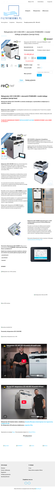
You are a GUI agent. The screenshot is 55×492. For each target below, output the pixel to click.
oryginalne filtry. (29, 425)
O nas (30, 468)
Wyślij (39, 75)
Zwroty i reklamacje (5, 470)
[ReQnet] (48, 39)
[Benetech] (47, 445)
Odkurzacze (45, 10)
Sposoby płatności (5, 476)
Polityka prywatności (6, 474)
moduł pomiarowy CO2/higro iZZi (35, 239)
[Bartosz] (34, 445)
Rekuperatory (36, 10)
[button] (4, 465)
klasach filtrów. (32, 432)
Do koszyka (40, 58)
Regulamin (3, 472)
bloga (13, 432)
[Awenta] (21, 445)
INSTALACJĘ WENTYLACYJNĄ (27, 120)
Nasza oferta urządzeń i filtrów (35, 470)
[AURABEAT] (7, 445)
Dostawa (3, 468)
